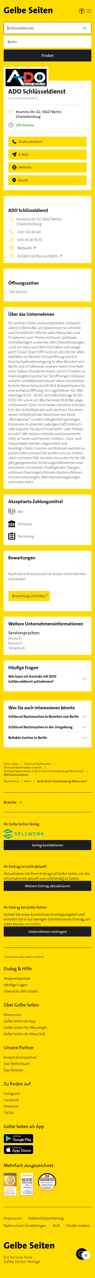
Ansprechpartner (17, 978)
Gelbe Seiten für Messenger (25, 1027)
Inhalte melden (78, 1225)
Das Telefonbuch (17, 1064)
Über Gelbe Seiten (21, 1005)
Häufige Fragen (15, 985)
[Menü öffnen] (89, 11)
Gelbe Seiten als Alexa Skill (24, 1034)
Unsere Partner (19, 1048)
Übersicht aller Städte (21, 991)
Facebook (11, 1100)
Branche (10, 802)
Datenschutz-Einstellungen (25, 1225)
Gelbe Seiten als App (20, 1021)
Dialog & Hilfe (18, 969)
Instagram (12, 1093)
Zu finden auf (17, 1084)
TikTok (9, 1113)
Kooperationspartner (20, 1057)
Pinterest (11, 1106)
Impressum (13, 1218)
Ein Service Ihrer (22, 1259)
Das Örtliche (13, 1070)
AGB (56, 1225)
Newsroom (12, 1014)
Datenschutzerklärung (45, 1218)
